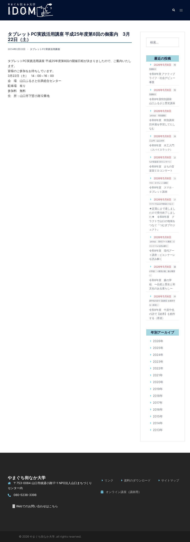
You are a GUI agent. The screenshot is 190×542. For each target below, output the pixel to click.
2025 (156, 348)
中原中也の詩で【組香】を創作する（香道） (162, 300)
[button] (173, 10)
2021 (156, 375)
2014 (156, 423)
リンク (108, 480)
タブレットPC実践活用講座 (45, 49)
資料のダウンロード (137, 480)
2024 (156, 355)
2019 (156, 389)
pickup (153, 115)
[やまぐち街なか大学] (30, 10)
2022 (156, 368)
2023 (156, 361)
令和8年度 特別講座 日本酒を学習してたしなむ (162, 124)
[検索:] (162, 42)
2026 (156, 341)
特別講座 (162, 115)
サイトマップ (170, 480)
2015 (156, 416)
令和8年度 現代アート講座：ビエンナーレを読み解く (162, 254)
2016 (156, 409)
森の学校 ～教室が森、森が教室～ (162, 271)
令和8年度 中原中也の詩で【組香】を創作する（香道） (162, 314)
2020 (156, 382)
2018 (156, 396)
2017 (156, 402)
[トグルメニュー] (181, 10)
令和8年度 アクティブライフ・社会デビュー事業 (162, 78)
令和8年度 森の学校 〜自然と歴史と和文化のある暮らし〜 (162, 284)
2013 (156, 430)
